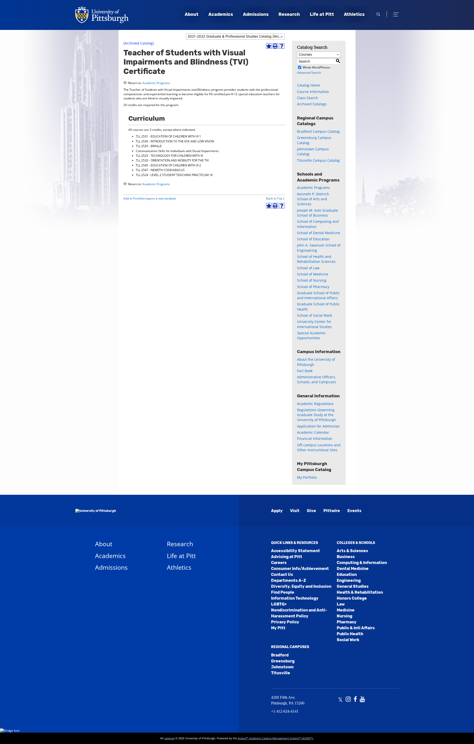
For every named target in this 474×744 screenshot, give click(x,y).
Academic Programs (156, 83)
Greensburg (283, 661)
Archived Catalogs (312, 104)
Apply (277, 510)
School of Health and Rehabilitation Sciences (316, 259)
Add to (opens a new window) (149, 198)
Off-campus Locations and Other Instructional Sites (318, 447)
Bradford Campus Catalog (318, 131)
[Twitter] (340, 700)
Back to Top (274, 198)
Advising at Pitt (286, 556)
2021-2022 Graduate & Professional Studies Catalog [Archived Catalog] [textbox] (236, 36)
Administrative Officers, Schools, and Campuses (316, 379)
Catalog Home (308, 85)
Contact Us (282, 574)
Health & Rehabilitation (360, 592)
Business (346, 556)
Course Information (313, 91)
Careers (279, 562)
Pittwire (331, 510)
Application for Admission (318, 426)
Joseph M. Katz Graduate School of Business (317, 213)
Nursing (344, 616)
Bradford (280, 655)
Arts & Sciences (352, 550)
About (191, 14)
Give (311, 510)
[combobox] (235, 36)
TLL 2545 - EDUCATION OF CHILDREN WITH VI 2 (168, 165)
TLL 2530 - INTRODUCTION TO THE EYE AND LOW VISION (175, 141)
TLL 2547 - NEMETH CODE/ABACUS (160, 170)
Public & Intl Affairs (356, 628)
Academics (220, 14)
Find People (282, 592)
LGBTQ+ (279, 604)
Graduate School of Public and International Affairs (318, 295)
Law (341, 604)
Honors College (352, 598)
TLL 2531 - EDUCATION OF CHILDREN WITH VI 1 (168, 136)
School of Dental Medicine (318, 232)
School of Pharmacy (313, 286)
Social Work (348, 639)
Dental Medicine (353, 568)
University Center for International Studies (314, 324)
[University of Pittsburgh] (95, 511)
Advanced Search (309, 72)
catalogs (169, 738)
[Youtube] (362, 700)
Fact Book (305, 370)
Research (289, 14)
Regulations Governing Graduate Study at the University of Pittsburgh (316, 414)
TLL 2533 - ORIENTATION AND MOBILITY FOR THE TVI (172, 160)
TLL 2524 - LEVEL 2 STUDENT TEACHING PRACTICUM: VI (174, 175)
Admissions (256, 14)
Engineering (349, 580)
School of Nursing (311, 280)
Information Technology (294, 598)
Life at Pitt (322, 14)
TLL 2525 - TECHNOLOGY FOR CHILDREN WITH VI (169, 156)
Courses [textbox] (305, 54)
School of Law (308, 268)
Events (354, 510)
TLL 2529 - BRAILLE (149, 146)
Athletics (354, 14)
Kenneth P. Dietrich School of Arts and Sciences (313, 199)
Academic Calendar (313, 432)
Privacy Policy (285, 622)
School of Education (313, 239)
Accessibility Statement (295, 550)
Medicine (346, 610)
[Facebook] (355, 700)
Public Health (350, 633)
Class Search (307, 97)
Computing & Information (362, 562)
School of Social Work (314, 315)
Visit (294, 510)
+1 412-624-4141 (284, 711)
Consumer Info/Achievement (300, 568)
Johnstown (282, 667)
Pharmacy (346, 622)
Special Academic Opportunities (311, 335)
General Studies (353, 586)
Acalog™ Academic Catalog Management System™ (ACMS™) (275, 738)
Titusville (280, 673)
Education (347, 574)
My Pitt (278, 628)
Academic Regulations (315, 403)
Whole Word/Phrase (316, 67)
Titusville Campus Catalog (318, 160)
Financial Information (314, 438)
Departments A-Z (288, 580)
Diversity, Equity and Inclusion (301, 586)
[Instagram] (348, 700)
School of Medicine (312, 274)
